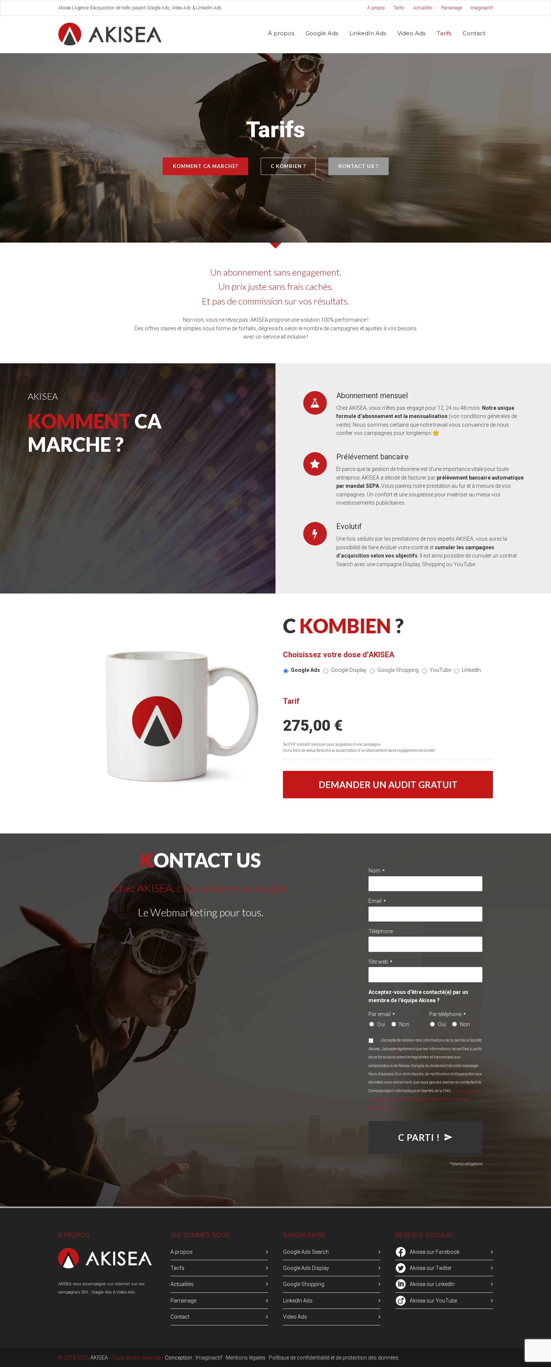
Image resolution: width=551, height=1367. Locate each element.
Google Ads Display (306, 1268)
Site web (380, 962)
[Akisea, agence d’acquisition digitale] (105, 1267)
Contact (474, 33)
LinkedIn (471, 670)
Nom (376, 871)
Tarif (291, 701)
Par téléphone (447, 1014)
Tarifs (399, 8)
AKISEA (99, 1358)
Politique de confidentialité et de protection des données (333, 1358)
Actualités (423, 8)
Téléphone (380, 931)
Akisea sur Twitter (431, 1268)
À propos (376, 8)
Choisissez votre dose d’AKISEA (338, 654)
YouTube (440, 670)
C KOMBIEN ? (288, 166)
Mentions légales (245, 1358)
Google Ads (305, 670)
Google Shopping (398, 670)
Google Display (349, 670)
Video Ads (411, 33)
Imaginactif (481, 8)
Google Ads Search (306, 1252)
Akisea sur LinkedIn (432, 1284)
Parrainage (451, 8)
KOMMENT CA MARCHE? (205, 166)
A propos (182, 1252)
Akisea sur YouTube (433, 1301)
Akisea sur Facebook (435, 1252)
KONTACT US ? (358, 166)
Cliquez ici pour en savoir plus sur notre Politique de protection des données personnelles (424, 1099)
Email (377, 901)
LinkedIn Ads (367, 33)
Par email (381, 1014)
